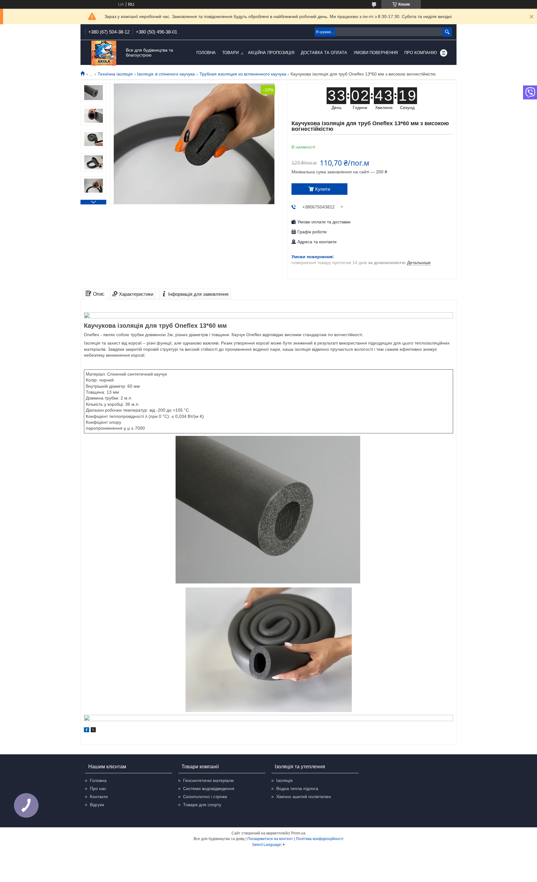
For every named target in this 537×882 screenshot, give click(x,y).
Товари (230, 52)
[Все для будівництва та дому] (103, 53)
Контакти (99, 796)
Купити (322, 189)
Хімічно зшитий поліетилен (303, 796)
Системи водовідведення (208, 788)
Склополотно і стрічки (205, 796)
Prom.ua (298, 833)
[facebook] (86, 730)
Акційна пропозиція (271, 52)
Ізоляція (284, 780)
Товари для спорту (202, 804)
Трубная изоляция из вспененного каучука (243, 73)
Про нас (98, 788)
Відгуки (97, 804)
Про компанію (420, 52)
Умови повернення (376, 52)
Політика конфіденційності (319, 839)
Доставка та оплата (324, 52)
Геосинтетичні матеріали (208, 780)
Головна (206, 52)
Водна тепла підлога (297, 788)
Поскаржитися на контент (270, 839)
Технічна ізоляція (115, 73)
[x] (93, 730)
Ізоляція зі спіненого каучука (166, 73)
